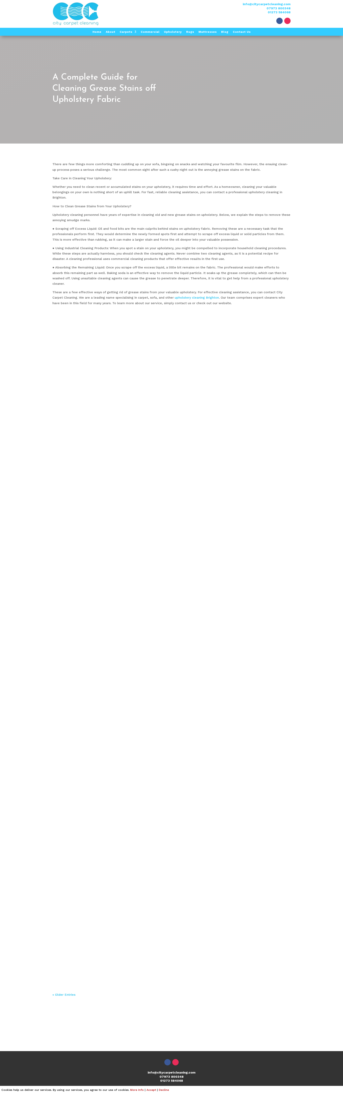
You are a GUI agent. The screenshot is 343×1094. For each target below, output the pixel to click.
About (110, 31)
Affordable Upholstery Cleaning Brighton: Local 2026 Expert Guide (132, 581)
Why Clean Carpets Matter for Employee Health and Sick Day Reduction (139, 847)
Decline (164, 1089)
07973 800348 (279, 8)
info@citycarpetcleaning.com (267, 4)
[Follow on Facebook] (279, 21)
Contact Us (242, 31)
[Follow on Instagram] (287, 21)
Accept (151, 1089)
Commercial (150, 31)
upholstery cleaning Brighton (197, 297)
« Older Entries (63, 995)
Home (96, 31)
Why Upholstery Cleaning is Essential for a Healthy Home (122, 900)
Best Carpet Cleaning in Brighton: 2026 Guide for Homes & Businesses (135, 634)
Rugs (190, 31)
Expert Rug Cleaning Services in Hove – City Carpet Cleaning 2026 (132, 475)
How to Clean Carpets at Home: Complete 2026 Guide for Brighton (132, 528)
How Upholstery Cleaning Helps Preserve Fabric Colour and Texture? (134, 794)
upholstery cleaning (71, 802)
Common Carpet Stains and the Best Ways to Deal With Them (126, 687)
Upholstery (173, 31)
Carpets (126, 31)
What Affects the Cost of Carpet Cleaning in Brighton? (118, 740)
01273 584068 (279, 12)
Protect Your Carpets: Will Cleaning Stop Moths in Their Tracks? (128, 953)
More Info (137, 1089)
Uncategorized (67, 483)
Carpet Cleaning (68, 696)
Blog (224, 31)
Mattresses (207, 31)
